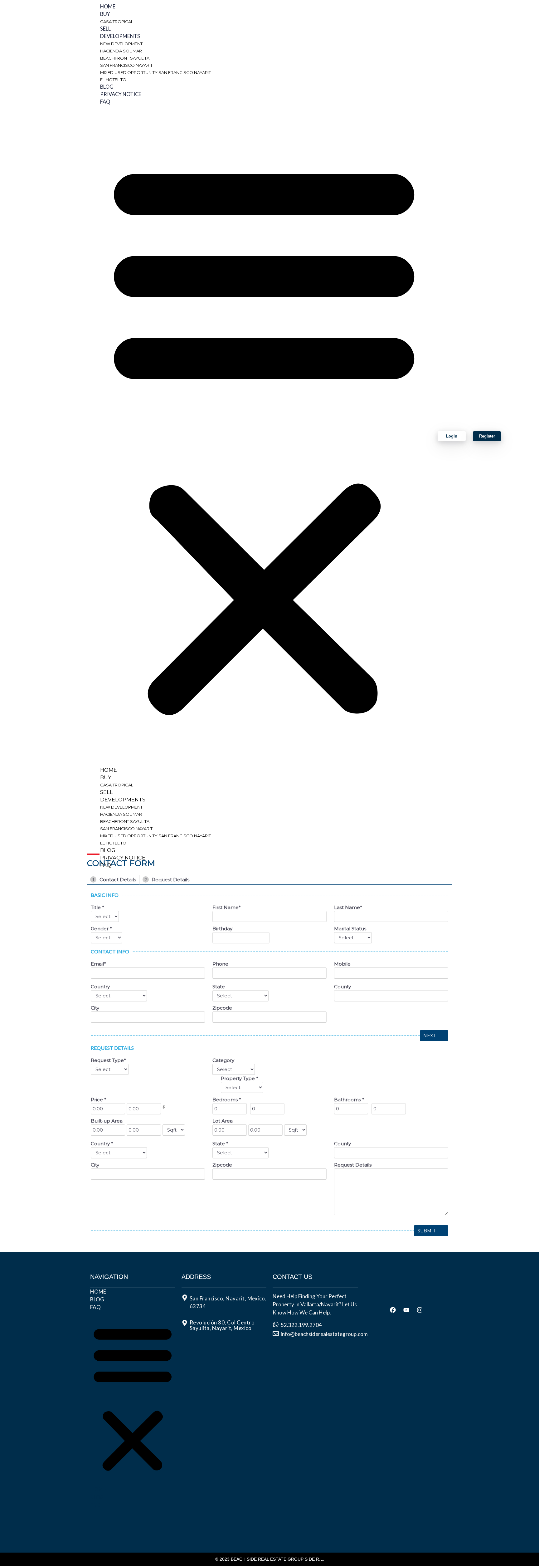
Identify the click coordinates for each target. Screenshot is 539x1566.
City (95, 1008)
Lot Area (222, 1121)
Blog (107, 87)
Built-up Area (107, 1121)
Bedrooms (226, 1100)
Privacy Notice (120, 94)
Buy (105, 14)
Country (100, 987)
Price (98, 1100)
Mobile (342, 964)
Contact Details (114, 880)
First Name (226, 907)
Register (487, 436)
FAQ (105, 102)
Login (451, 436)
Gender (101, 929)
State (218, 987)
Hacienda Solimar (121, 50)
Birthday (222, 929)
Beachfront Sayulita (124, 58)
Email (98, 964)
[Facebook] (393, 1310)
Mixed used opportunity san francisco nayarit (155, 72)
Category (223, 1060)
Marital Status (350, 929)
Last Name (348, 907)
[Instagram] (420, 1310)
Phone (220, 964)
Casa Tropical (116, 21)
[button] (264, 436)
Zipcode (222, 1008)
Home (107, 6)
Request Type (108, 1060)
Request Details (167, 880)
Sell (105, 29)
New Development (121, 43)
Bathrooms (349, 1100)
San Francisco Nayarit (126, 65)
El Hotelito (113, 79)
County (342, 987)
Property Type (239, 1078)
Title (97, 907)
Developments (120, 36)
